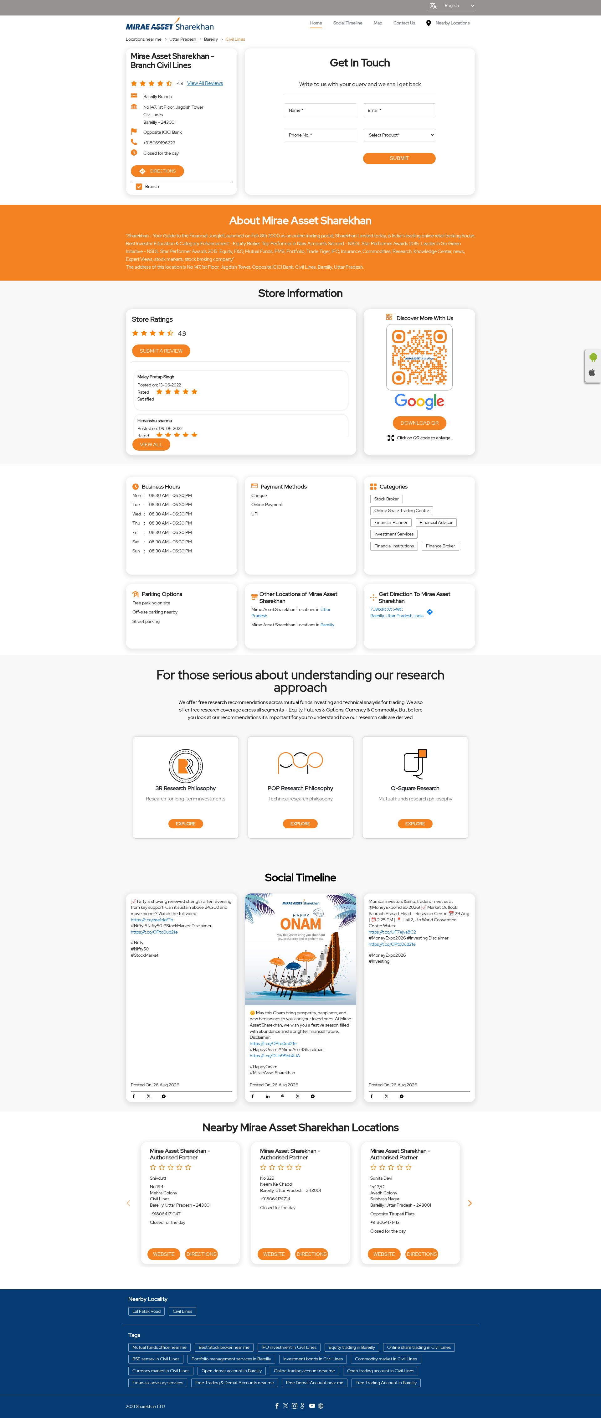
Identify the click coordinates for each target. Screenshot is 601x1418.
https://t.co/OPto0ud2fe (154, 932)
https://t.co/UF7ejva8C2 (392, 932)
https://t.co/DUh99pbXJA (275, 1055)
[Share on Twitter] (150, 1097)
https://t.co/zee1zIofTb (152, 920)
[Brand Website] (322, 1406)
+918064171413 (384, 1222)
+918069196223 (159, 143)
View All (151, 444)
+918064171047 (165, 1214)
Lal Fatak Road (146, 1311)
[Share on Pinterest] (284, 1097)
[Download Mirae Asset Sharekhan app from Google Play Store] (593, 357)
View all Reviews (205, 83)
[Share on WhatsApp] (164, 1097)
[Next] (471, 1203)
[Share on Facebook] (135, 1097)
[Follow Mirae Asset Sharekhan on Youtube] (313, 1406)
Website (164, 1254)
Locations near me (144, 39)
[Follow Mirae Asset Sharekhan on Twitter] (287, 1406)
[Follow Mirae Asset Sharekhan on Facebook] (278, 1406)
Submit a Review (161, 351)
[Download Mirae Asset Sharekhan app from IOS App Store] (593, 372)
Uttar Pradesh (182, 39)
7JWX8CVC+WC (386, 609)
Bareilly (211, 39)
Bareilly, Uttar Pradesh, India (397, 615)
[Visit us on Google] (304, 1406)
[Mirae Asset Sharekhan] (169, 23)
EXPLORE (186, 823)
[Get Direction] (431, 613)
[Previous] (129, 1203)
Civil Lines (182, 1311)
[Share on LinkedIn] (269, 1097)
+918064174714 (275, 1199)
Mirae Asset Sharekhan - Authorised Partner (180, 1154)
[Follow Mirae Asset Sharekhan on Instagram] (296, 1406)
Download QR (420, 423)
